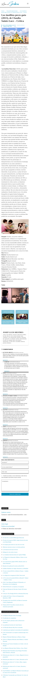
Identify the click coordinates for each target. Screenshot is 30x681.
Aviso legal (4, 524)
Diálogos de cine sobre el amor (10, 552)
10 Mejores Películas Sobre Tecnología (12, 615)
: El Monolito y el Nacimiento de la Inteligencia (14, 583)
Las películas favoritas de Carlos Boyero (12, 625)
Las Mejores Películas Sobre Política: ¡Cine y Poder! (15, 648)
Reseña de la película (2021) (13, 566)
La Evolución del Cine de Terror (10, 550)
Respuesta (5, 360)
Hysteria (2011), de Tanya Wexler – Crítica (22, 322)
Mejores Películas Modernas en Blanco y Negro (14, 637)
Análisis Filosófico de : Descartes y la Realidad (15, 568)
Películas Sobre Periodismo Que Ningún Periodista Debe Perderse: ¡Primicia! (15, 651)
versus (14, 547)
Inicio (2, 11)
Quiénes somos (6, 512)
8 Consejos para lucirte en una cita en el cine (13, 544)
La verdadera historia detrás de (14, 555)
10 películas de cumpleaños (9, 618)
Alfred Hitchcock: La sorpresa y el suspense (13, 587)
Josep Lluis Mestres (20, 25)
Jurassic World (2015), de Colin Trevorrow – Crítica (8, 322)
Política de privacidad (7, 526)
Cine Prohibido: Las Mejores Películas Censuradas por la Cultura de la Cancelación (16, 671)
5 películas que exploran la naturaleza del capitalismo (15, 630)
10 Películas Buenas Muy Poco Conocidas (13, 627)
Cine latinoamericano (12, 11)
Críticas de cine (7, 26)
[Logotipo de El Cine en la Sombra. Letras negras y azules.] (10, 4)
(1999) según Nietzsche (13, 538)
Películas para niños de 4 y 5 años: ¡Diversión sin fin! (15, 659)
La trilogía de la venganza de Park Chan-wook (14, 575)
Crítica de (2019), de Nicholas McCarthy (15, 593)
